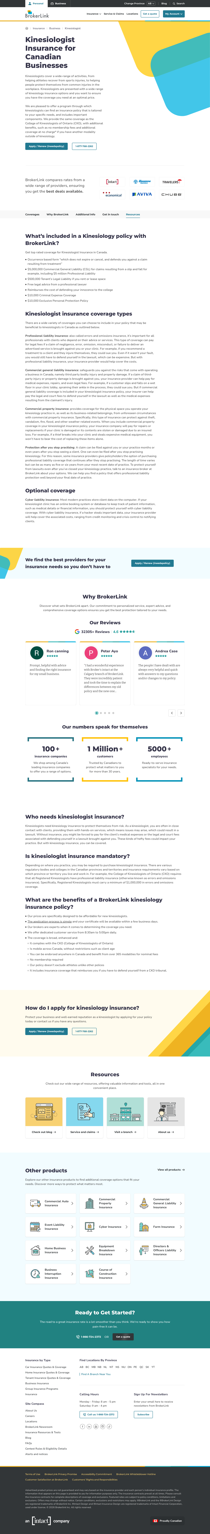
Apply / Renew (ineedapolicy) (46, 146)
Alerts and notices (36, 1454)
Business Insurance (37, 1383)
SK (147, 1367)
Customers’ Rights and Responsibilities (94, 1479)
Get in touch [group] (110, 214)
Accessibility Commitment (96, 1474)
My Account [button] (172, 13)
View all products (169, 1169)
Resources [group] (133, 214)
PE (135, 1367)
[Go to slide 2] (101, 713)
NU (123, 1367)
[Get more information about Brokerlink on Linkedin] (89, 1426)
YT (153, 1367)
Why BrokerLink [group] (58, 214)
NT (111, 1367)
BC (87, 1367)
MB (93, 1367)
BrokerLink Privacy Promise (61, 1474)
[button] (151, 4)
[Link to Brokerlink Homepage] (26, 28)
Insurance (31, 1394)
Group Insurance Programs (41, 1389)
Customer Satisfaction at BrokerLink (46, 1479)
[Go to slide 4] (109, 713)
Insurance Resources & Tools (43, 1432)
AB (81, 1367)
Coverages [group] (32, 214)
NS (117, 1367)
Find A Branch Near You (96, 1374)
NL (105, 1367)
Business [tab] (60, 3)
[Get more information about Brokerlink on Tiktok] (109, 1426)
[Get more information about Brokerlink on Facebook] (82, 1426)
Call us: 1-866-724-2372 (100, 1414)
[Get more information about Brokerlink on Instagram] (102, 1426)
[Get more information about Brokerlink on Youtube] (95, 1426)
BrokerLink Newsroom (38, 1427)
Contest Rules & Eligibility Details (46, 1448)
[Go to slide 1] (97, 713)
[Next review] (181, 713)
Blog (164, 3)
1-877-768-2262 (84, 146)
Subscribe (143, 1414)
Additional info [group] (85, 214)
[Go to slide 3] (105, 713)
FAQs (28, 1443)
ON (129, 1367)
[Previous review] (171, 713)
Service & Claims (114, 13)
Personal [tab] (38, 3)
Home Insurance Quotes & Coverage (47, 1372)
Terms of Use (32, 1474)
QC (141, 1367)
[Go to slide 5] (113, 713)
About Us (31, 1410)
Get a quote (150, 13)
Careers (30, 1416)
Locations (132, 13)
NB (99, 1367)
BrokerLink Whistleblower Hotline (136, 1474)
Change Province (134, 3)
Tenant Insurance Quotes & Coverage (48, 1378)
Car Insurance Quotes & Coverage (45, 1367)
